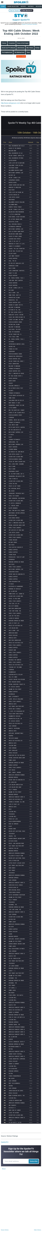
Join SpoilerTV (27, 10)
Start (3, 6)
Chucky (4, 43)
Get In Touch (14, 10)
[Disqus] (21, 1202)
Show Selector (12, 6)
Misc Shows (29, 47)
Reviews (39, 6)
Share (4, 1169)
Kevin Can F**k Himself (8, 47)
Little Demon (20, 47)
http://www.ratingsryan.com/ (10, 103)
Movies (23, 6)
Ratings (31, 6)
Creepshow (11, 43)
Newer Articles (5, 1230)
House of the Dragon (23, 43)
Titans (28, 52)
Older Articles (37, 1230)
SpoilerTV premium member (29, 24)
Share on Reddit (21, 56)
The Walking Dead (19, 52)
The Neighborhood (7, 52)
